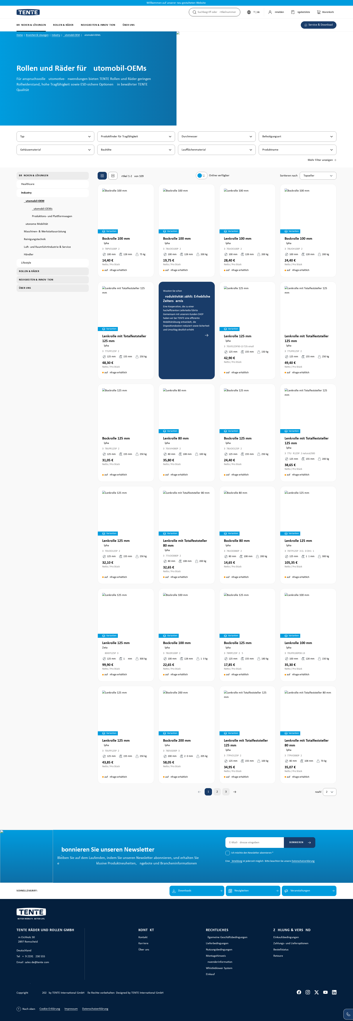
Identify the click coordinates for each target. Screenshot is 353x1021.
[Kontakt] (348, 1014)
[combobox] (219, 12)
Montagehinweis (216, 955)
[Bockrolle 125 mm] (125, 410)
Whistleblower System (219, 968)
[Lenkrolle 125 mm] (247, 308)
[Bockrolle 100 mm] (125, 211)
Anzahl (317, 792)
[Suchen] (193, 12)
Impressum (71, 1008)
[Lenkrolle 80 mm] (186, 410)
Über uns (143, 949)
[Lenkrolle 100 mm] (247, 211)
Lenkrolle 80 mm (176, 438)
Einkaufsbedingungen (286, 937)
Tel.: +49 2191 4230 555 (31, 956)
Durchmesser (189, 136)
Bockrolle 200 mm (177, 741)
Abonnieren (295, 842)
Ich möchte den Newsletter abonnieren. (252, 853)
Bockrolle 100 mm (116, 239)
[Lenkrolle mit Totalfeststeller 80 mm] (186, 513)
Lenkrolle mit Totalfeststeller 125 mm (124, 339)
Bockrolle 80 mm (237, 541)
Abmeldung (236, 861)
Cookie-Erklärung (50, 1008)
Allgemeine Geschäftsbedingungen (226, 937)
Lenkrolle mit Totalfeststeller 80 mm (185, 543)
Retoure (278, 955)
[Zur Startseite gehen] (28, 12)
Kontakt (146, 930)
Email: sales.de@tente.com (33, 962)
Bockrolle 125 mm (116, 438)
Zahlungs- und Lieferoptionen (290, 943)
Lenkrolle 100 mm (237, 239)
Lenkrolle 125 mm (237, 336)
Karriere (143, 943)
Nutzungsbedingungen (219, 949)
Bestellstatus (280, 949)
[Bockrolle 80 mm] (247, 513)
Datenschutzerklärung (303, 861)
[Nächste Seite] (234, 791)
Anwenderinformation (219, 962)
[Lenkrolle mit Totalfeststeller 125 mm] (125, 308)
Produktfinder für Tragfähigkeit (119, 136)
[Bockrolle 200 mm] (186, 713)
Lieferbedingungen (217, 943)
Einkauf (210, 974)
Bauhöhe (106, 149)
